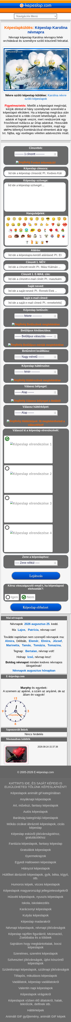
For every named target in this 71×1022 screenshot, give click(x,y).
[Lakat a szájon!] (13, 226)
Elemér (33, 641)
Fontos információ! (43, 162)
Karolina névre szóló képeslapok (45, 97)
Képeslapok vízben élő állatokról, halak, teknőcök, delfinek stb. (35, 1002)
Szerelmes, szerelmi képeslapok (35, 953)
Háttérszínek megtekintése (43, 380)
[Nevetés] (14, 220)
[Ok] (47, 226)
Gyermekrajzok (35, 856)
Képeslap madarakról (35, 921)
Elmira (45, 641)
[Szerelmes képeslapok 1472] (16, 762)
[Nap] (35, 226)
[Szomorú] (19, 220)
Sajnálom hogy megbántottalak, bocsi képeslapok (35, 945)
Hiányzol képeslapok (35, 868)
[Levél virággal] (10, 231)
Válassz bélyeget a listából (42, 400)
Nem (30, 597)
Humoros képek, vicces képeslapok (35, 884)
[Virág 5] (39, 231)
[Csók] (65, 226)
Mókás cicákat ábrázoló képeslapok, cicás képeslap (35, 825)
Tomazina (54, 645)
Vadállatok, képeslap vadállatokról (35, 982)
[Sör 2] (42, 243)
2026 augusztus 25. (37, 624)
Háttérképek (35, 1010)
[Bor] (47, 243)
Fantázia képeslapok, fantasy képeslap (35, 843)
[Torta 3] (23, 237)
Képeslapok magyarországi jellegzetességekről (35, 890)
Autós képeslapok (35, 811)
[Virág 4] (33, 231)
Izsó (30, 657)
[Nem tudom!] (7, 226)
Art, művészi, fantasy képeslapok (35, 805)
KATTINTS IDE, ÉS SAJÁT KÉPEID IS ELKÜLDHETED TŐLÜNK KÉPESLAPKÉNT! (35, 785)
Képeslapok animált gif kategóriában (35, 793)
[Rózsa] (50, 231)
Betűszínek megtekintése (43, 324)
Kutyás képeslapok (36, 915)
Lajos (21, 629)
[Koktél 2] (32, 243)
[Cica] (40, 237)
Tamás (26, 645)
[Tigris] (29, 237)
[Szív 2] (58, 226)
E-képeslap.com (44, 772)
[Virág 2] (20, 231)
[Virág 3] (26, 231)
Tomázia (39, 645)
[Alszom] (53, 220)
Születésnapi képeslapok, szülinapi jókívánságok (35, 969)
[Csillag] (41, 226)
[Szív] (52, 226)
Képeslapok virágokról (35, 994)
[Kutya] (46, 237)
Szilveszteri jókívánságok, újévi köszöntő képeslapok (36, 961)
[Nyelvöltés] (31, 220)
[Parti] (30, 226)
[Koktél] (26, 243)
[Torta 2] (16, 237)
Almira (9, 641)
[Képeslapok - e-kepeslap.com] (35, 11)
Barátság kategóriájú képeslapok (35, 818)
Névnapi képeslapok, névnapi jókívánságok (35, 927)
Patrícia (32, 629)
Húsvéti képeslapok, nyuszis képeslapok (35, 897)
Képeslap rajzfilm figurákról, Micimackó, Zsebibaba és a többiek (35, 935)
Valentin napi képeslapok (35, 988)
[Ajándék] (52, 237)
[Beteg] (18, 226)
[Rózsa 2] (57, 231)
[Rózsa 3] (62, 231)
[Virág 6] (45, 231)
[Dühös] (24, 226)
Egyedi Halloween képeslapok (35, 862)
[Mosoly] (8, 220)
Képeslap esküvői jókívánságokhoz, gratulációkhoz (35, 835)
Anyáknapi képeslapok (35, 799)
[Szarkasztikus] (59, 220)
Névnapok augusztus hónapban (34, 670)
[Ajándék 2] (57, 237)
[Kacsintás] (25, 220)
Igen (14, 597)
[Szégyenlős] (64, 220)
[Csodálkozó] (36, 220)
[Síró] (42, 220)
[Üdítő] (63, 237)
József (57, 641)
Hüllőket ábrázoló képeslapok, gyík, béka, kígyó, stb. (35, 876)
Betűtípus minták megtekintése (43, 344)
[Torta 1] (10, 237)
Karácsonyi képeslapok (36, 909)
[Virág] (16, 231)
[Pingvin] (35, 237)
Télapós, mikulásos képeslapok (35, 975)
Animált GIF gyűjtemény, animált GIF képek (35, 1016)
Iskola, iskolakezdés (35, 903)
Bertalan (31, 651)
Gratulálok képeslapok (35, 850)
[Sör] (37, 243)
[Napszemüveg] (47, 220)
